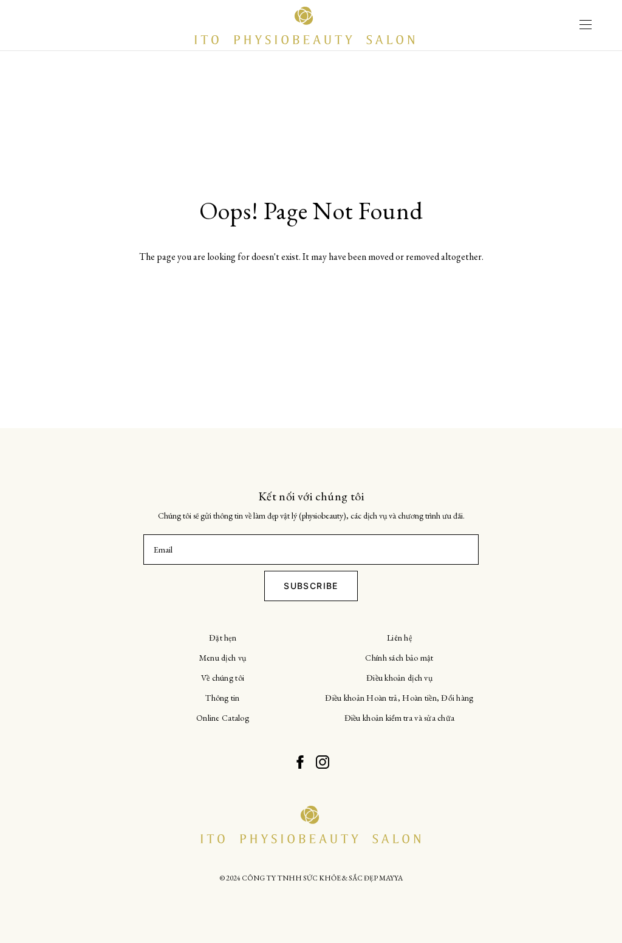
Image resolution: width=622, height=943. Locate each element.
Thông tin (222, 697)
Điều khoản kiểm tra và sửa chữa (399, 717)
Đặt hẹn (222, 637)
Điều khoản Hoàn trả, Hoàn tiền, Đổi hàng (399, 697)
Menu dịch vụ (222, 657)
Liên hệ (399, 637)
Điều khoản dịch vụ (399, 677)
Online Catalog (222, 717)
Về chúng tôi (222, 677)
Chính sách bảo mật (399, 657)
